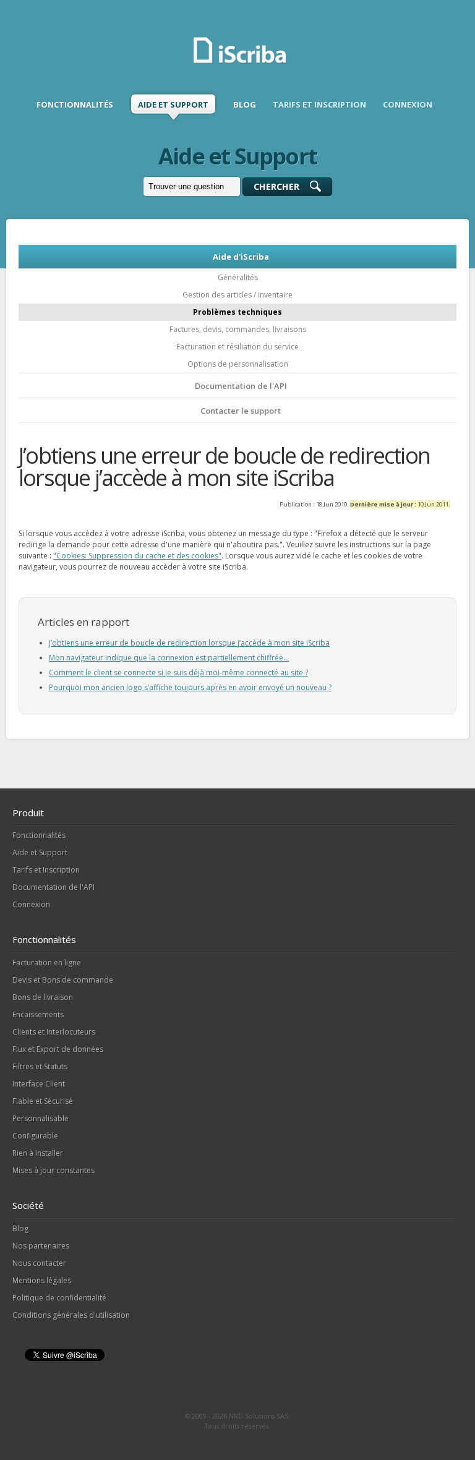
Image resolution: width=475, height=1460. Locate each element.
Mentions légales (41, 1280)
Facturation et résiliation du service (237, 346)
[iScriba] (241, 61)
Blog (20, 1228)
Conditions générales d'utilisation (71, 1315)
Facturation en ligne (46, 962)
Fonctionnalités (39, 835)
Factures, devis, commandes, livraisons (237, 329)
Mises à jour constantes (53, 1170)
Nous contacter (39, 1263)
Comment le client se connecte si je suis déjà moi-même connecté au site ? (178, 672)
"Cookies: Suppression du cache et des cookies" (137, 555)
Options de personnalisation (237, 364)
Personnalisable (40, 1118)
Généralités (238, 277)
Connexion (31, 904)
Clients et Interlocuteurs (53, 1032)
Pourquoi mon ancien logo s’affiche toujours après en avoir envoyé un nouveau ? (190, 687)
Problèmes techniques (237, 312)
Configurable (35, 1135)
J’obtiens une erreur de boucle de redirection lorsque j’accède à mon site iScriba (189, 643)
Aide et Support (39, 852)
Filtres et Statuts (39, 1066)
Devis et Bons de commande (62, 980)
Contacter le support (240, 410)
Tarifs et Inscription (46, 869)
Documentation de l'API (241, 385)
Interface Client (38, 1083)
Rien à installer (37, 1153)
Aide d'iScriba (241, 256)
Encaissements (38, 1014)
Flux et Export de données (57, 1049)
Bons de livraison (42, 997)
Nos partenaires (40, 1245)
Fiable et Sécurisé (42, 1101)
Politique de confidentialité (59, 1297)
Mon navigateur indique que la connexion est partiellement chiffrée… (169, 657)
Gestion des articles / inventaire (237, 294)
